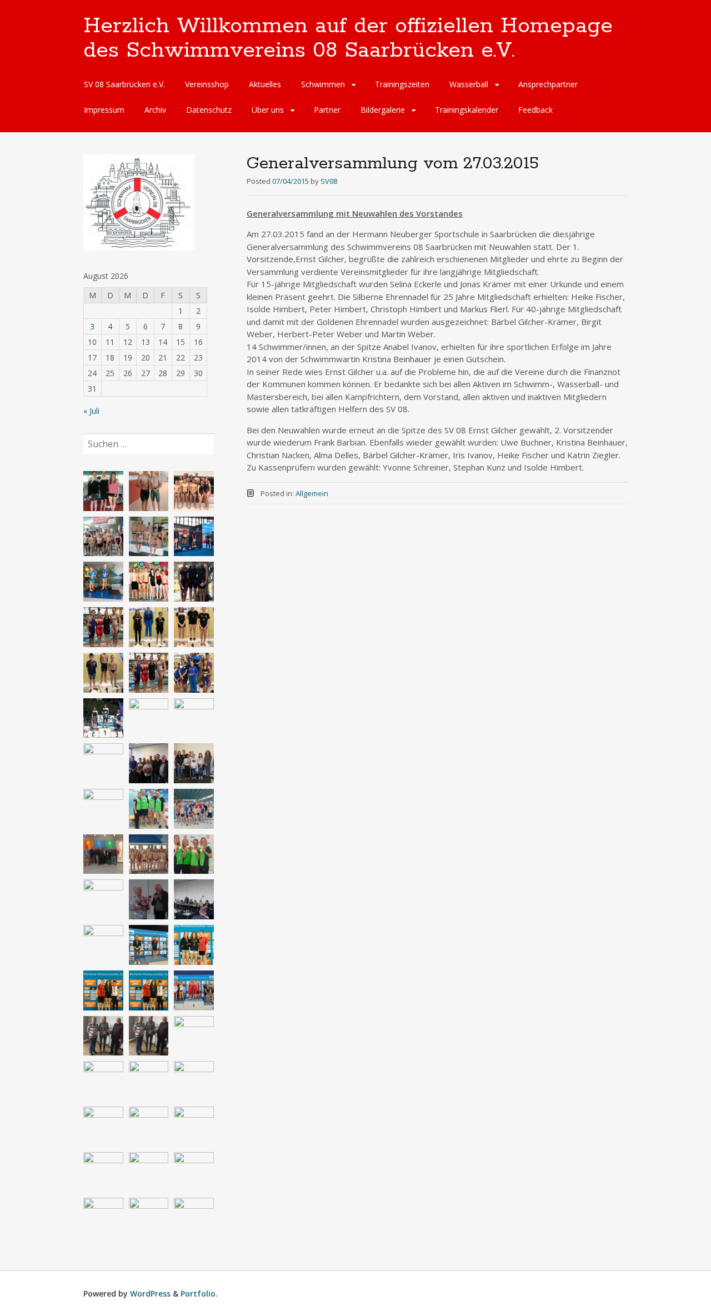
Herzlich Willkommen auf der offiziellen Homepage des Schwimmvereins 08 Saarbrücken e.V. (348, 38)
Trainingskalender (466, 109)
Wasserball (468, 84)
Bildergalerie (382, 109)
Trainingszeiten (402, 84)
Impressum (104, 109)
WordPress (150, 1293)
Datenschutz (209, 109)
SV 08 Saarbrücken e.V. (124, 84)
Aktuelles (265, 84)
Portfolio (198, 1293)
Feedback (535, 109)
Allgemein (312, 493)
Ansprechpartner (548, 84)
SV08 (329, 181)
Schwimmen (323, 84)
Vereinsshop (207, 84)
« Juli (91, 411)
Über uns (268, 109)
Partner (327, 109)
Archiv (155, 109)
